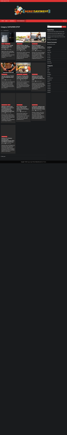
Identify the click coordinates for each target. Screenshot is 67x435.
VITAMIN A (49, 83)
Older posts (3, 156)
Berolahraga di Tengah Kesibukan (52, 39)
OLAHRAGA (12, 20)
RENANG (48, 76)
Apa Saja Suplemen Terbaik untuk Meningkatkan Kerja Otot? (7, 77)
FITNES (3, 43)
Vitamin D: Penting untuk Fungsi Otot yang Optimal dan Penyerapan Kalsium (22, 77)
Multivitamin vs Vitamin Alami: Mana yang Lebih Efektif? (55, 35)
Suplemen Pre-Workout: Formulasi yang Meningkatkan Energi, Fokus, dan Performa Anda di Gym (8, 140)
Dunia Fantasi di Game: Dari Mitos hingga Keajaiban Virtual (55, 33)
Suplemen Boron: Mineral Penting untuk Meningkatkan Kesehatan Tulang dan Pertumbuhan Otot (23, 47)
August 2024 (49, 52)
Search (48, 25)
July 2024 (48, 54)
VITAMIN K (49, 92)
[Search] (65, 21)
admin (3, 49)
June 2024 (48, 55)
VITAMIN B (49, 85)
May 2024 (48, 57)
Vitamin (9, 104)
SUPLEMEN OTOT (7, 43)
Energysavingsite (30, 161)
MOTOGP (48, 72)
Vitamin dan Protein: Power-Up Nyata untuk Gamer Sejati (55, 31)
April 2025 (48, 50)
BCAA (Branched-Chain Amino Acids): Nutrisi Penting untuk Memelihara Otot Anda (23, 108)
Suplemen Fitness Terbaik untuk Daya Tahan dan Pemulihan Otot (7, 47)
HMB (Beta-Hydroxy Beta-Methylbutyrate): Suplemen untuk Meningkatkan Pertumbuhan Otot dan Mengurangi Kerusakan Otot (7, 109)
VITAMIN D (49, 88)
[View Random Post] (63, 21)
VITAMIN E (49, 90)
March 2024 (49, 61)
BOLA (48, 67)
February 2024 (49, 63)
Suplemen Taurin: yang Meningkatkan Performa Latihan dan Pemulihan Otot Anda (38, 77)
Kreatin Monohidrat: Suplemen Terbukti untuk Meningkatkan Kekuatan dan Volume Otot (38, 47)
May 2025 (48, 48)
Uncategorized (25, 74)
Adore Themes (43, 161)
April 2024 (48, 59)
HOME (2, 20)
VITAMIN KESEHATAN (20, 20)
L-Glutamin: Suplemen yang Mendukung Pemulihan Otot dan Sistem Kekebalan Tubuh (38, 108)
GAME (6, 20)
